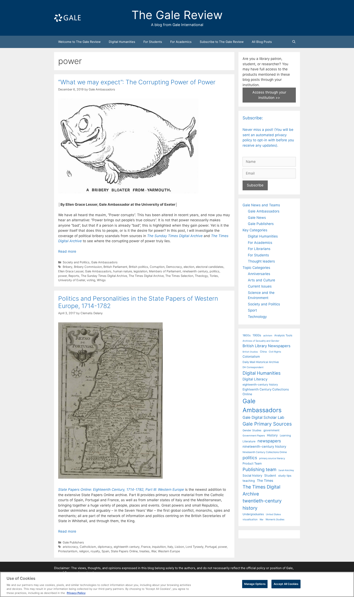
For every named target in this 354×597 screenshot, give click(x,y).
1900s (257, 335)
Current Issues (260, 286)
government (271, 430)
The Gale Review (177, 15)
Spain (105, 551)
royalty (95, 551)
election (189, 266)
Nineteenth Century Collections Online (265, 452)
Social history (252, 475)
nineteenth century (195, 271)
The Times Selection (179, 275)
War (153, 551)
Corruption (157, 266)
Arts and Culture (261, 280)
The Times (265, 480)
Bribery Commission (88, 266)
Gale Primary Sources (267, 424)
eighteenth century (127, 546)
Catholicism (88, 546)
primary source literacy (272, 458)
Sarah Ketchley (286, 470)
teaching (249, 481)
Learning (285, 435)
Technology (257, 317)
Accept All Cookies (286, 584)
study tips (284, 475)
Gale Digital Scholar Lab (263, 417)
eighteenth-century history (260, 384)
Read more (67, 251)
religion (84, 551)
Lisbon (179, 546)
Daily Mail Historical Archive (261, 362)
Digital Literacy (255, 379)
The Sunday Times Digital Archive (104, 275)
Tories (214, 275)
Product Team (252, 463)
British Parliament (115, 266)
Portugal (211, 546)
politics (214, 271)
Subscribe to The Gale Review (222, 42)
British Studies (250, 351)
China (263, 351)
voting (91, 280)
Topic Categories (256, 268)
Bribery (67, 266)
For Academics (181, 42)
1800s (247, 335)
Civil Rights (275, 351)
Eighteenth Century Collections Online (266, 391)
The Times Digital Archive (146, 275)
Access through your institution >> (269, 95)
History (272, 435)
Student (270, 475)
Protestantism (67, 551)
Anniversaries (259, 274)
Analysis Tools (283, 335)
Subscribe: (253, 117)
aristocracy (70, 546)
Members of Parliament (165, 271)
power (62, 275)
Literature (249, 441)
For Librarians (259, 249)
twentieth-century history (262, 504)
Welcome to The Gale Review (79, 42)
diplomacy (105, 546)
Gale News (257, 218)
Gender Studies (252, 430)
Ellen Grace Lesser (70, 271)
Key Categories (255, 230)
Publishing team (259, 469)
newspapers (269, 440)
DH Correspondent (253, 367)
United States (273, 514)
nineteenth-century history (264, 446)
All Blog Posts (262, 42)
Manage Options (255, 584)
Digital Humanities (122, 42)
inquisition (159, 546)
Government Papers (254, 435)
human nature (122, 271)
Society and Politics (76, 262)
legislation (140, 271)
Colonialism (251, 356)
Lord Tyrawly (194, 546)
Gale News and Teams (261, 205)
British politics (138, 266)
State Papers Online (124, 551)
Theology (201, 275)
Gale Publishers (73, 542)
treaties (144, 551)
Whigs (101, 280)
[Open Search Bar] (294, 42)
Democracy (174, 266)
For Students (152, 42)
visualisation (250, 519)
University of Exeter (71, 280)
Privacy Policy (76, 592)
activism (267, 335)
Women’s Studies (275, 519)
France (145, 546)
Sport (252, 310)
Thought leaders (261, 261)
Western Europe (169, 551)
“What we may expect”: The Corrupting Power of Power (137, 82)
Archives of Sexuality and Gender (261, 340)
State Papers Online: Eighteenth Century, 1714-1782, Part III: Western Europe (121, 489)
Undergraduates (253, 514)
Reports (73, 275)
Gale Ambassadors (104, 262)
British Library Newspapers (266, 346)
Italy (170, 546)
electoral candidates (210, 266)
